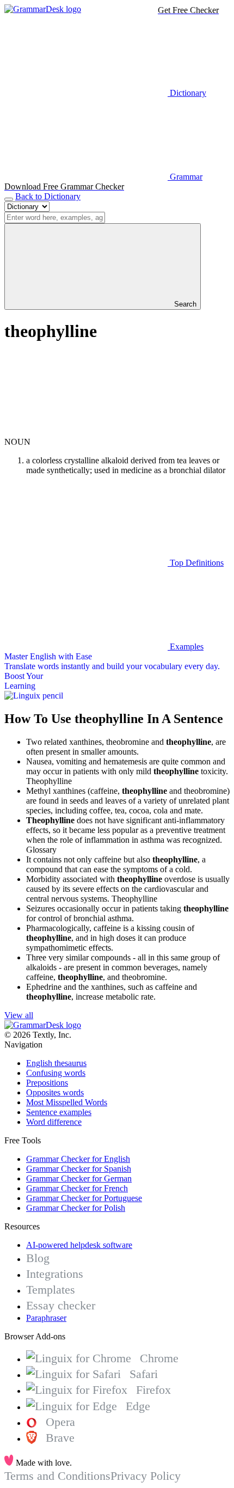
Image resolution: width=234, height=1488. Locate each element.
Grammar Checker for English (78, 1159)
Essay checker (60, 1305)
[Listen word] (86, 432)
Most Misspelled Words (66, 1102)
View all (18, 1015)
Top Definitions (196, 562)
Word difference (54, 1121)
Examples (186, 646)
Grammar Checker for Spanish (78, 1168)
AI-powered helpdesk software (79, 1245)
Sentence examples (58, 1112)
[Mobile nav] (8, 199)
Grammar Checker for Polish (75, 1208)
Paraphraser (46, 1317)
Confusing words (55, 1072)
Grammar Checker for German (79, 1178)
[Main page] (42, 9)
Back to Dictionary (48, 196)
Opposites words (55, 1092)
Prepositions (47, 1082)
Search (184, 304)
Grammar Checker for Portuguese (84, 1198)
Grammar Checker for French (77, 1188)
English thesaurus (56, 1063)
